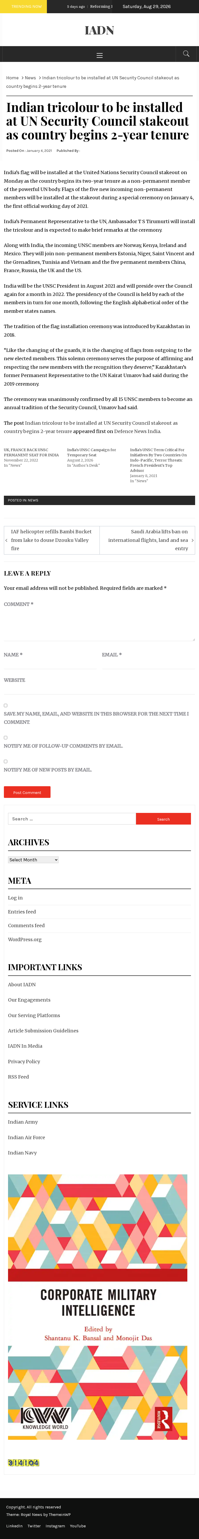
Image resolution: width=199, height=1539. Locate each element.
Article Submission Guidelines (43, 1031)
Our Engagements (29, 1000)
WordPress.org (25, 939)
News (33, 500)
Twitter (34, 1525)
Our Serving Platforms (34, 1015)
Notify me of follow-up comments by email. (63, 746)
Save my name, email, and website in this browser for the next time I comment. (96, 718)
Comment (19, 604)
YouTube (78, 1525)
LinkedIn (14, 1525)
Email (112, 655)
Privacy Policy (24, 1062)
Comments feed (26, 925)
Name (13, 655)
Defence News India (137, 431)
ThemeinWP (60, 1514)
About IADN (22, 985)
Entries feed (22, 912)
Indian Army (23, 1122)
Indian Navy (22, 1153)
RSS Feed (18, 1077)
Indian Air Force (26, 1137)
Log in (15, 898)
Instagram (55, 1525)
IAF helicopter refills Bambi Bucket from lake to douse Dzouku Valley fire (51, 540)
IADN (99, 29)
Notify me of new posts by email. (48, 770)
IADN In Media (25, 1046)
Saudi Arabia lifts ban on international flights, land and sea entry (148, 540)
